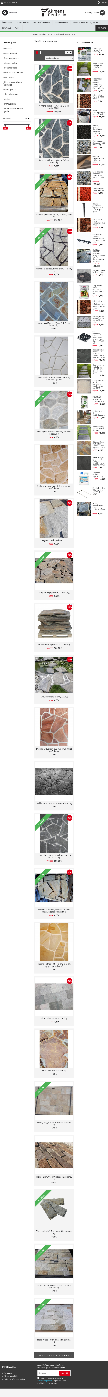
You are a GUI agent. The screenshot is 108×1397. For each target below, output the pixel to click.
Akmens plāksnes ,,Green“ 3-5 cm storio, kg (54, 161)
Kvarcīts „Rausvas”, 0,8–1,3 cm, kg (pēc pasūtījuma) (54, 749)
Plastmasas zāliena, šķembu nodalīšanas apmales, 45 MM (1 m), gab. (98, 83)
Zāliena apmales (11, 58)
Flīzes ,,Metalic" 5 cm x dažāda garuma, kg (54, 1232)
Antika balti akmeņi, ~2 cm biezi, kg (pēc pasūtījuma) (54, 378)
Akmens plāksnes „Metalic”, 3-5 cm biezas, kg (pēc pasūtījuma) (54, 910)
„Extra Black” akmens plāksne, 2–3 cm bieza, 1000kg (54, 856)
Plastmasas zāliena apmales (13, 83)
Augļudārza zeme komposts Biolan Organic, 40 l (99, 289)
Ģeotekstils (9, 77)
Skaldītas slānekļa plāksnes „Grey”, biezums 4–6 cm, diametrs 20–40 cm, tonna (99, 255)
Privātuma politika (11, 1376)
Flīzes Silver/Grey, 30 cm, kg (54, 1018)
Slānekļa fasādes (12, 94)
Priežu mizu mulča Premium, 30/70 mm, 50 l (99, 222)
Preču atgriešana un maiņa (14, 1379)
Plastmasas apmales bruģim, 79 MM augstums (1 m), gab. (99, 238)
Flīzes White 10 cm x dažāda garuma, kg (54, 1340)
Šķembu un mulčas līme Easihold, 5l (97, 50)
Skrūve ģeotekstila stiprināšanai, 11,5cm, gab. (98, 207)
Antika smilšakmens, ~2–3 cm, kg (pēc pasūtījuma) (54, 487)
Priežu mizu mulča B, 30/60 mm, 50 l (98, 97)
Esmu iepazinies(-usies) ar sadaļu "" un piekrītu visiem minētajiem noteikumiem (52, 1380)
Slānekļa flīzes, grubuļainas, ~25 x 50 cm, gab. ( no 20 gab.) (98, 369)
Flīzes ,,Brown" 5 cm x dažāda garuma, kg (54, 1177)
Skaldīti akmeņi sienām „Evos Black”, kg (54, 803)
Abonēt (64, 1373)
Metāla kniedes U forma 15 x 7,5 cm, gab (98, 490)
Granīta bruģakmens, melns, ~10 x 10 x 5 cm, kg (99, 507)
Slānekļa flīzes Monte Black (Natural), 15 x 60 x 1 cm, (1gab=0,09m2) (98, 461)
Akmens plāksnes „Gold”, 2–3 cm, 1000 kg (54, 215)
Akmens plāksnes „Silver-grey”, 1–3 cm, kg (54, 269)
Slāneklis (8, 48)
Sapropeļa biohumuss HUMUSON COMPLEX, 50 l (98, 399)
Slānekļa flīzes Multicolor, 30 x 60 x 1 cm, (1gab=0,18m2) (98, 445)
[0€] (5, 125)
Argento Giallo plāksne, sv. (54, 540)
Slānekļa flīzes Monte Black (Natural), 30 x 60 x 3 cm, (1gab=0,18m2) (98, 354)
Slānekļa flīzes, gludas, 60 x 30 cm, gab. (98, 429)
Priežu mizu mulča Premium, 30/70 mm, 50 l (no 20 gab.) (99, 305)
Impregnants (10, 89)
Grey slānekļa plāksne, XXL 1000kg (54, 644)
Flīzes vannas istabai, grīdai (13, 110)
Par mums (8, 1373)
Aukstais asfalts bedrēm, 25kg (99, 271)
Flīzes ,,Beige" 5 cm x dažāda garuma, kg (54, 1123)
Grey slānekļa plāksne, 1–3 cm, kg (54, 592)
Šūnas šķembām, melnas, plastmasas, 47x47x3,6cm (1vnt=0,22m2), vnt (98, 337)
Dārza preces (10, 103)
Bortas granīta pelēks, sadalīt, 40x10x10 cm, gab (98, 319)
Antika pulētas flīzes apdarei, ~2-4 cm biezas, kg (54, 432)
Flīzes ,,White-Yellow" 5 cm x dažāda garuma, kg (54, 1286)
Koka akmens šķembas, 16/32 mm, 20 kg (99, 143)
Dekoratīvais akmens (13, 72)
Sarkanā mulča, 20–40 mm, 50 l (98, 190)
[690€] (28, 125)
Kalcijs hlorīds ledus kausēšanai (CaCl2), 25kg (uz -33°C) (98, 384)
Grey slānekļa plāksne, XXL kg (54, 696)
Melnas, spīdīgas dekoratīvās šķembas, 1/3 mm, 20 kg (98, 129)
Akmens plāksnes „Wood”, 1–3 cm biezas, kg (54, 324)
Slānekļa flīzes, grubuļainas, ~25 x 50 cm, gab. (98, 66)
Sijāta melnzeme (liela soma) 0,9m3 (99, 112)
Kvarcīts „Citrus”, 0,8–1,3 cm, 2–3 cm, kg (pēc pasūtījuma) (54, 965)
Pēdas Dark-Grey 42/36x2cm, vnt (98, 413)
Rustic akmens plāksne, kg (54, 1070)
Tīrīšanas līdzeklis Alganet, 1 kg (98, 475)
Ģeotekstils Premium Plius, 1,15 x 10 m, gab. (98, 159)
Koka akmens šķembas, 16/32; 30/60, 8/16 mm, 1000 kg (98, 176)
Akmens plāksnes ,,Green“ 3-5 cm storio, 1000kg (54, 106)
